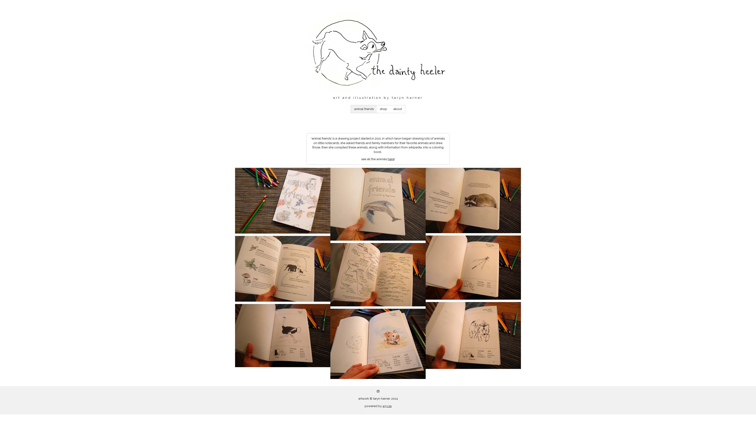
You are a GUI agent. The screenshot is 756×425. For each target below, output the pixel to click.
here (391, 159)
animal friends (364, 109)
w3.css (387, 406)
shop (383, 109)
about (397, 109)
